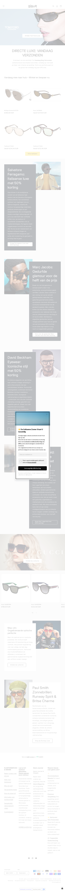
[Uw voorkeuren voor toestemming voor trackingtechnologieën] (62, 888)
